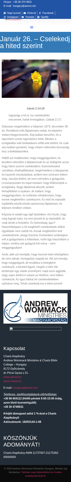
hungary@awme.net (25, 387)
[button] (31, 27)
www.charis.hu (12, 381)
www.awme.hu (12, 377)
